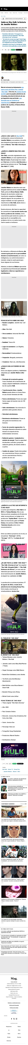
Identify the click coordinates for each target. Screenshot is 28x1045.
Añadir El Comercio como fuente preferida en (14, 18)
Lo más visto (5, 776)
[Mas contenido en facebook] (11, 1019)
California (6, 12)
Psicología (20, 12)
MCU (19, 771)
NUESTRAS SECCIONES (14, 1023)
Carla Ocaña (6, 80)
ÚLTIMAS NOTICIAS (7, 929)
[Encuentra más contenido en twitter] (5, 50)
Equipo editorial (14, 981)
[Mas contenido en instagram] (16, 1019)
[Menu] (2, 9)
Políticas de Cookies (14, 1007)
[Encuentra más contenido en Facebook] (2, 50)
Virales (8, 1037)
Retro (19, 1033)
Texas (10, 12)
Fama (9, 1033)
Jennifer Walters (8, 771)
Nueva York (15, 12)
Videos (19, 1026)
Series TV (10, 769)
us (8, 1030)
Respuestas (9, 1026)
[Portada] (14, 980)
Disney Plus (17, 769)
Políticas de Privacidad (14, 1005)
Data (19, 1030)
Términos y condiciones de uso (14, 1002)
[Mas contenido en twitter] (14, 1019)
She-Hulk (4, 769)
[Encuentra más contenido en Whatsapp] (8, 50)
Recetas (19, 1037)
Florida (2, 12)
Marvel (14, 771)
